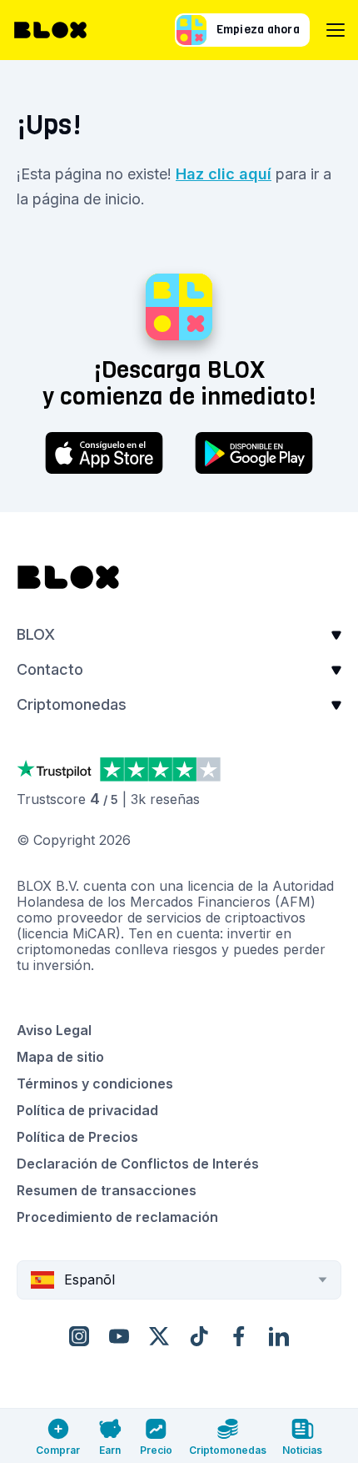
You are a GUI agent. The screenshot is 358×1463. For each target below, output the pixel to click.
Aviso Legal (54, 1030)
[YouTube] (119, 1336)
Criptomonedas (72, 704)
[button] (179, 639)
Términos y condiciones (95, 1083)
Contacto (50, 669)
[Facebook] (239, 1336)
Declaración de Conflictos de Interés (138, 1163)
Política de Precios (77, 1137)
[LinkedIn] (279, 1336)
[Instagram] (79, 1336)
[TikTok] (199, 1336)
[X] (159, 1336)
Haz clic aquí (223, 174)
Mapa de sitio (60, 1056)
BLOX (36, 634)
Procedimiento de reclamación (117, 1217)
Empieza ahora (258, 30)
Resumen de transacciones (106, 1190)
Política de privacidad (87, 1110)
